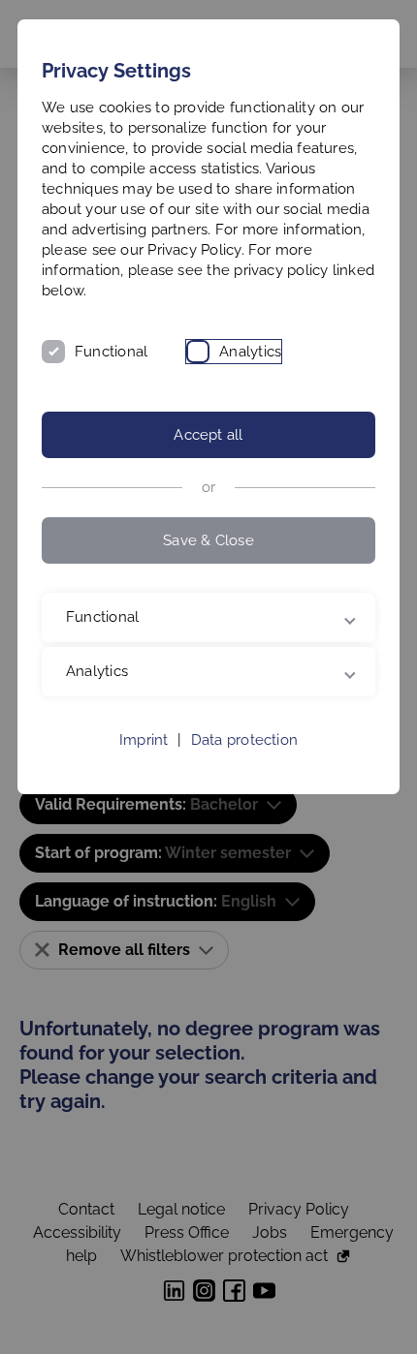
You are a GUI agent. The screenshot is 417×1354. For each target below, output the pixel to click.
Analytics (250, 351)
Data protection (244, 740)
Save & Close (208, 540)
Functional (111, 351)
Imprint (144, 740)
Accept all (208, 435)
